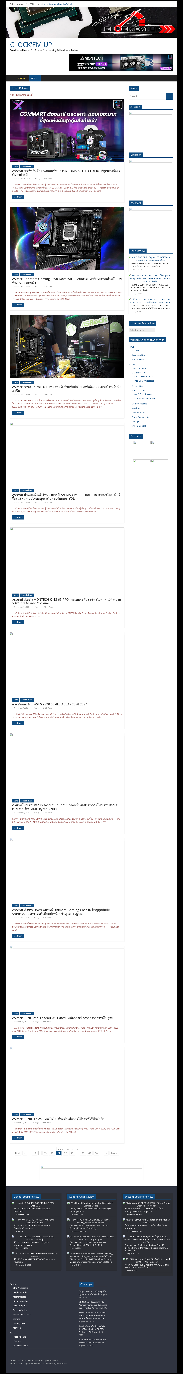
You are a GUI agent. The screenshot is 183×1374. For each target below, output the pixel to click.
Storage (135, 421)
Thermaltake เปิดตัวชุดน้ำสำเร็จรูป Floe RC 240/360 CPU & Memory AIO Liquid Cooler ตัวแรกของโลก (146, 1248)
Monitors (136, 408)
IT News (135, 350)
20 (52, 1153)
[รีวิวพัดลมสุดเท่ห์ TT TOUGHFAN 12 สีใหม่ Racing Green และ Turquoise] (146, 1203)
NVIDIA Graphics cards (144, 398)
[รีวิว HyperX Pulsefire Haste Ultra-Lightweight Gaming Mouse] (90, 1203)
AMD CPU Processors (144, 376)
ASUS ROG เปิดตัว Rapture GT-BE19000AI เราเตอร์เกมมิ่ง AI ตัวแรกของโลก (150, 265)
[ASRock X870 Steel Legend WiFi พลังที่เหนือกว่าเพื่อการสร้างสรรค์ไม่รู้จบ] (67, 947)
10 (34, 1153)
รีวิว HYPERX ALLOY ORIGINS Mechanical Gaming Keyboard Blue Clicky (88, 1227)
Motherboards (138, 412)
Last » (114, 1153)
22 (65, 1153)
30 (83, 1153)
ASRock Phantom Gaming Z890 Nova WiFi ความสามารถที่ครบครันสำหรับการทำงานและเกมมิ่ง (67, 281)
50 (96, 1153)
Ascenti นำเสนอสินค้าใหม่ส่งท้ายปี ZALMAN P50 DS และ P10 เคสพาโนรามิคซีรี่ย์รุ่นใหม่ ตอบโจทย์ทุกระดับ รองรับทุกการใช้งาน (66, 496)
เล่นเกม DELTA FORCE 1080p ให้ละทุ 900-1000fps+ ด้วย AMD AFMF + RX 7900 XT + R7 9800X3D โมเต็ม (150, 287)
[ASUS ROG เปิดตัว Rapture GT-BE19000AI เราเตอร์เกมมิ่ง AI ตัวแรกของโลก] (150, 257)
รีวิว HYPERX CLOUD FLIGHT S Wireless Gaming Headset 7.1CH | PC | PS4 (87, 1244)
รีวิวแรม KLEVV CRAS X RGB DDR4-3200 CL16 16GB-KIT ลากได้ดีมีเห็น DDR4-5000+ (150, 307)
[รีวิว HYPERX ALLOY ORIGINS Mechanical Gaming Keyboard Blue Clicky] (90, 1219)
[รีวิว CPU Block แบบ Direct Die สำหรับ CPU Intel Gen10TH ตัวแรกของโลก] (146, 1259)
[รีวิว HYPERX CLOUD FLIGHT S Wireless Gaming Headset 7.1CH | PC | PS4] (90, 1236)
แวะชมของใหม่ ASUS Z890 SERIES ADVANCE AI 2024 (49, 704)
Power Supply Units (140, 417)
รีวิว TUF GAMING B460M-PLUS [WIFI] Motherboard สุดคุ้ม (31, 1244)
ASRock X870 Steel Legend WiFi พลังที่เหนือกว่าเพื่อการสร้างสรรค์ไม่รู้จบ (62, 1018)
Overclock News (139, 355)
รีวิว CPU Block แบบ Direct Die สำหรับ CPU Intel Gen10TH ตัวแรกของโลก (147, 1266)
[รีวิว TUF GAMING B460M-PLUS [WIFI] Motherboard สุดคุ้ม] (35, 1236)
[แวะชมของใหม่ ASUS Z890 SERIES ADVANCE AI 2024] (67, 633)
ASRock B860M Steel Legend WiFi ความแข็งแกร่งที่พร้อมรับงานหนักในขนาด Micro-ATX (92, 1315)
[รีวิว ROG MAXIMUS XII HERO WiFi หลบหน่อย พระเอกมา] (35, 1253)
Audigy (38, 178)
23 (72, 1153)
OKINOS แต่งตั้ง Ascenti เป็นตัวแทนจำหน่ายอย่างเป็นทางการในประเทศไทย (93, 1305)
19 (45, 1153)
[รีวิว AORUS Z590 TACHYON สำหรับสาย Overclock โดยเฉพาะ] (35, 1219)
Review (21, 78)
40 (89, 1153)
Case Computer (139, 368)
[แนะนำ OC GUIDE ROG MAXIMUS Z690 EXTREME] (35, 1203)
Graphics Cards (138, 390)
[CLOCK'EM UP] (91, 8)
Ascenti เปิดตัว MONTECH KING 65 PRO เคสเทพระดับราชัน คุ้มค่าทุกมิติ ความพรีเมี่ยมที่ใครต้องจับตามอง (66, 601)
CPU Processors (139, 372)
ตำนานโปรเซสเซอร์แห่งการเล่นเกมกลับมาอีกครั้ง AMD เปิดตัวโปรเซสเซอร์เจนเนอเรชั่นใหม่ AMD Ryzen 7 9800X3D (66, 807)
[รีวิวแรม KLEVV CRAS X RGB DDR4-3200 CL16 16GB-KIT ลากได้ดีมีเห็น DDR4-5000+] (150, 299)
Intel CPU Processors (144, 380)
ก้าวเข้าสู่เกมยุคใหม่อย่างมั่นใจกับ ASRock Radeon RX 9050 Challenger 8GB (92, 1329)
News (33, 78)
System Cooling (139, 425)
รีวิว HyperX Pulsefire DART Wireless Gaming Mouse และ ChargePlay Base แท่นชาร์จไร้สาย (90, 1260)
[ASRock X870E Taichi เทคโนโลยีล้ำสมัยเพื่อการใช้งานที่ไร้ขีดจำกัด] (67, 1048)
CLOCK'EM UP (31, 44)
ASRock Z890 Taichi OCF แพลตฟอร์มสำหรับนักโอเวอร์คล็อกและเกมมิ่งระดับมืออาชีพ (66, 389)
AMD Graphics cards (143, 394)
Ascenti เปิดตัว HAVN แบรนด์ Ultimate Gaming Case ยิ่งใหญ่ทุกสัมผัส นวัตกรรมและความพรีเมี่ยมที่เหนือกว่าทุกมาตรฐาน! (61, 912)
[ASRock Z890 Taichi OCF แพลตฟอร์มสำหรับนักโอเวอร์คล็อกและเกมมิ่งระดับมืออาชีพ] (67, 316)
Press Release (27, 166)
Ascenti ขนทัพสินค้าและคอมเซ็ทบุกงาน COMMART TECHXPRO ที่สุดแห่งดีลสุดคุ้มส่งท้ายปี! (66, 173)
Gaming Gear (138, 386)
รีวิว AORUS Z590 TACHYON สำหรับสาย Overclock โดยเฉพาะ (32, 1227)
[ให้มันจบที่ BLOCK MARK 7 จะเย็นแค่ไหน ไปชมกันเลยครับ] (146, 1219)
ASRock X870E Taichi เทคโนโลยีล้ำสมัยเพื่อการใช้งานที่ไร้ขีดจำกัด (58, 1119)
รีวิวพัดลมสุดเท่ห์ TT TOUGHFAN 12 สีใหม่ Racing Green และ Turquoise (144, 1210)
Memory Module (139, 403)
